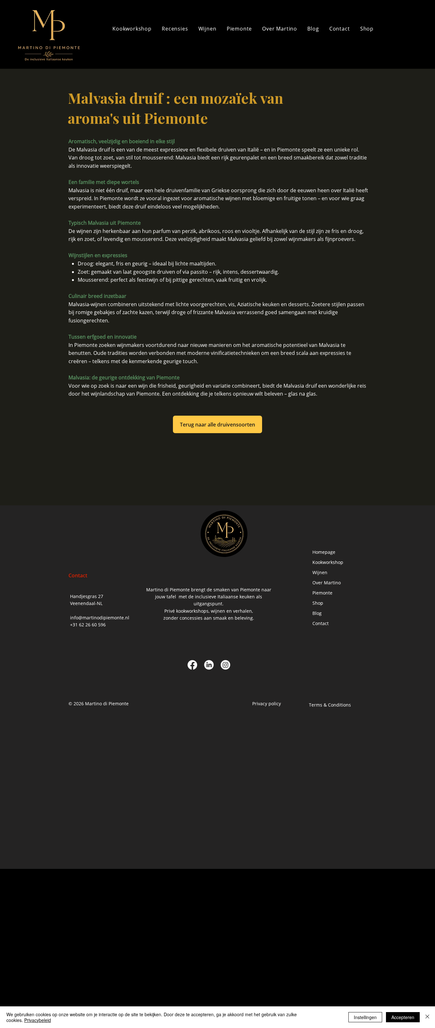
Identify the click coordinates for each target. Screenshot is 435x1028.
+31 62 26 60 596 (88, 625)
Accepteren (402, 1017)
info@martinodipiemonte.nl (99, 618)
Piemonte (322, 593)
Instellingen (365, 1017)
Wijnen (319, 572)
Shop (317, 603)
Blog (317, 613)
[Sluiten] (427, 1017)
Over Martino (326, 583)
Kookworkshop (327, 562)
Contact (320, 623)
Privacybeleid (37, 1020)
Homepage (323, 552)
